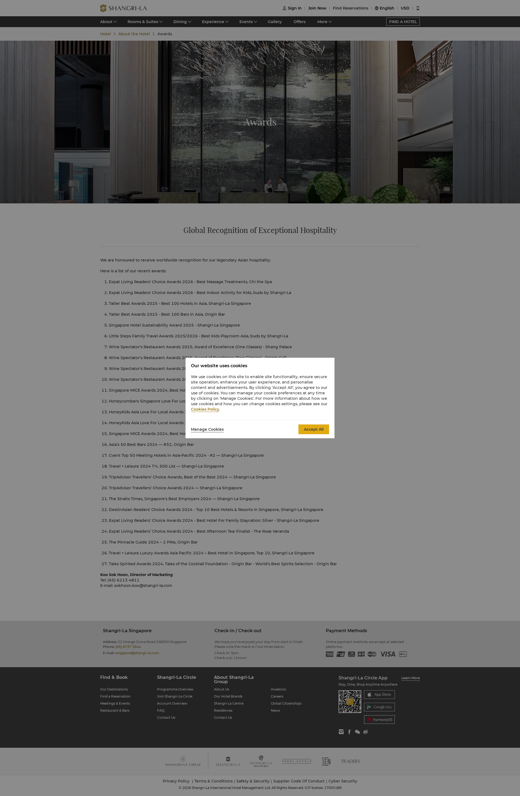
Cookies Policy (205, 409)
